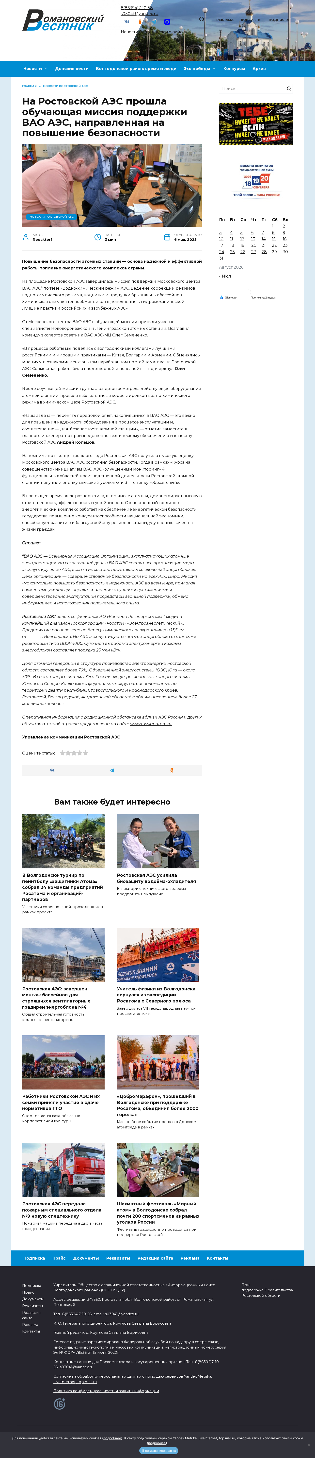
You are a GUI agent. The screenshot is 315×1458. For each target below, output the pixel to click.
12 (242, 239)
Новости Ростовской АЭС (52, 216)
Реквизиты (118, 1258)
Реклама (225, 20)
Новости (32, 68)
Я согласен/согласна (159, 1451)
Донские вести (72, 68)
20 (253, 245)
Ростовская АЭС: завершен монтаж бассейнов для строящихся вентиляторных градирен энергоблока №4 (56, 998)
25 (232, 251)
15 (274, 239)
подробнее (112, 1438)
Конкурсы (234, 68)
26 (242, 251)
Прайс (59, 1258)
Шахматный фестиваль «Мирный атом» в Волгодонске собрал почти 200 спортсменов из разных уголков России (158, 1213)
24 (221, 251)
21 (264, 245)
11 (231, 239)
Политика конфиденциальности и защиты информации (106, 1391)
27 (253, 251)
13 (253, 239)
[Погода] (228, 297)
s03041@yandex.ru (139, 13)
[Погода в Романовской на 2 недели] (264, 297)
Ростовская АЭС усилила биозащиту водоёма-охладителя (156, 878)
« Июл (225, 276)
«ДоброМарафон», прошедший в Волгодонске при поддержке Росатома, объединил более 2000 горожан (157, 1105)
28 (264, 251)
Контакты (251, 20)
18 (232, 245)
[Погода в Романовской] (249, 293)
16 (284, 239)
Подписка (279, 20)
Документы (86, 1258)
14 (264, 239)
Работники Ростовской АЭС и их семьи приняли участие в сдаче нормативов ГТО (61, 1102)
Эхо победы (197, 68)
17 (221, 245)
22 (274, 245)
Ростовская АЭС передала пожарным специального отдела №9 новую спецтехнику (61, 1209)
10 (221, 239)
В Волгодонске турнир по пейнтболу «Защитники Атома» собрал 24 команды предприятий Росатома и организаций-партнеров (62, 887)
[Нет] (308, 1444)
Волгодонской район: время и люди (136, 68)
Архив (259, 68)
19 (242, 245)
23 (285, 245)
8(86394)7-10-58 (137, 7)
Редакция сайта (155, 1258)
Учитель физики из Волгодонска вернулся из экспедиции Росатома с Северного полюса (156, 994)
